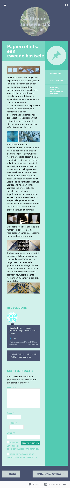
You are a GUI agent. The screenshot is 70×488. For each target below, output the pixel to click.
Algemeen (54, 88)
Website (11, 433)
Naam (10, 413)
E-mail (13, 423)
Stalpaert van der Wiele (49, 474)
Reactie (11, 387)
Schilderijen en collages (56, 93)
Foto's (53, 90)
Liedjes (12, 474)
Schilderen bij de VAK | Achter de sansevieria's (23, 355)
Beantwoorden (33, 344)
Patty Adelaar (56, 80)
